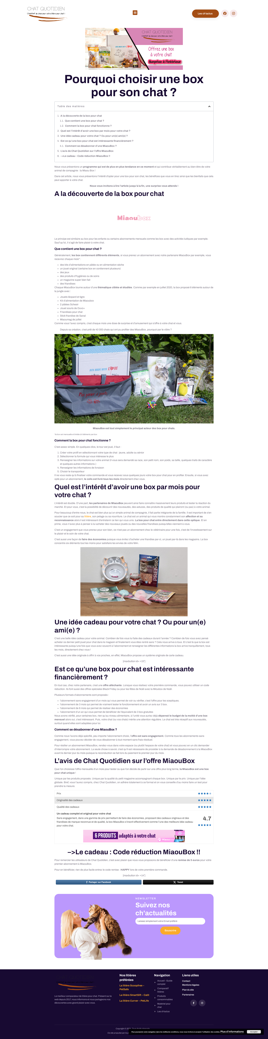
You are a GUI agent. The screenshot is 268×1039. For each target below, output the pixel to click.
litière (87, 516)
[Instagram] (202, 1003)
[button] (135, 12)
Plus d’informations (232, 1031)
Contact (186, 981)
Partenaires (188, 994)
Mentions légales (190, 985)
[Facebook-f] (193, 1003)
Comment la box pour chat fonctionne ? (88, 125)
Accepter (254, 1031)
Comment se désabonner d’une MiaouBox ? (91, 146)
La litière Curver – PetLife (134, 1000)
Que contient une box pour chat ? (84, 120)
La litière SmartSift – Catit (134, 995)
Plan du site (188, 990)
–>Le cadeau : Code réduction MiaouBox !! (85, 156)
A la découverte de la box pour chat (81, 115)
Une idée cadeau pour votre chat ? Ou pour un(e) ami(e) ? (94, 135)
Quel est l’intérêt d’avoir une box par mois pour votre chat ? (95, 130)
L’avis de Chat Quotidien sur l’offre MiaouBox (87, 151)
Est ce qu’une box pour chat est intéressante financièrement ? (97, 141)
